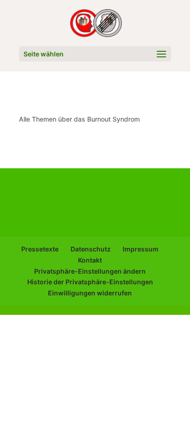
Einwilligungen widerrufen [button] (90, 293)
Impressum (141, 249)
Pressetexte (40, 249)
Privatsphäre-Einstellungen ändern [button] (90, 271)
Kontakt (90, 260)
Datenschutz (91, 249)
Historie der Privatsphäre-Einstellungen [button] (90, 282)
